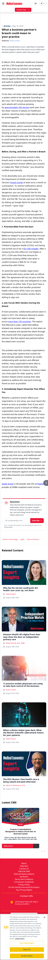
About (24, 863)
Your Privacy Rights (24, 890)
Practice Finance (33, 539)
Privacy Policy (24, 884)
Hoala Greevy (8, 483)
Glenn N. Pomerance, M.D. (15, 785)
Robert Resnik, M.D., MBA (15, 643)
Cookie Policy (19, 939)
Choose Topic (21, 10)
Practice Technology (10, 539)
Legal (22, 539)
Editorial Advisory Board (24, 874)
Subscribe (36, 520)
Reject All (26, 949)
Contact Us (24, 868)
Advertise (24, 866)
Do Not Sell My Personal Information (24, 887)
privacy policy (8, 527)
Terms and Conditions (24, 879)
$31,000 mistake (30, 248)
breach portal (16, 182)
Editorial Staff (24, 871)
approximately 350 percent (17, 107)
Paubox (40, 483)
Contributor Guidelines (24, 882)
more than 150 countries (19, 321)
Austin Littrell (11, 690)
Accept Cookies (26, 956)
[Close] (44, 917)
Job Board (24, 876)
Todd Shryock (11, 594)
